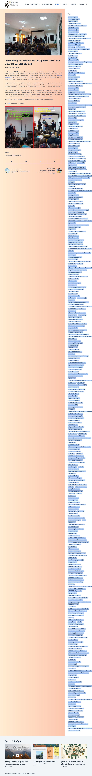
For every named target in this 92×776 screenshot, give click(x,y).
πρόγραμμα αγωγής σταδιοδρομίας (79, 261)
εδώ (9, 99)
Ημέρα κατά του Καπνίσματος (78, 373)
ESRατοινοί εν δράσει (76, 203)
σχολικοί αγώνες (74, 544)
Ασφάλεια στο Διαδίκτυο (76, 325)
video (72, 47)
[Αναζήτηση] (86, 4)
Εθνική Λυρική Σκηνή (75, 491)
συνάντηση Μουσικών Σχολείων (78, 302)
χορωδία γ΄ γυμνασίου (76, 619)
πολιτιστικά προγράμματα (77, 184)
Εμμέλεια (73, 57)
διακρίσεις (73, 34)
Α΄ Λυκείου (73, 562)
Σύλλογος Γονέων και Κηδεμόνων (79, 178)
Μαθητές (73, 17)
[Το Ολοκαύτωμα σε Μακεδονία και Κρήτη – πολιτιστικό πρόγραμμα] (46, 751)
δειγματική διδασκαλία (76, 529)
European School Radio (77, 25)
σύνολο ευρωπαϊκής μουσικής (78, 96)
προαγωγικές (73, 498)
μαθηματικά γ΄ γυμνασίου (77, 458)
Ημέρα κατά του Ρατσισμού (77, 385)
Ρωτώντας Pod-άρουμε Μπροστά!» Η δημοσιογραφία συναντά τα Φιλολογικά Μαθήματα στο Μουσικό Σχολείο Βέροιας (73, 762)
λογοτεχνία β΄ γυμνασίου (77, 115)
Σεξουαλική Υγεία (74, 451)
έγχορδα (72, 622)
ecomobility (8, 155)
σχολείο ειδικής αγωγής (76, 418)
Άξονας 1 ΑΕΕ (74, 45)
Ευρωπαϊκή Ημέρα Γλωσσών (78, 276)
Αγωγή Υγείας (73, 195)
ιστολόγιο (72, 546)
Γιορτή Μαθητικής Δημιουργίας (78, 597)
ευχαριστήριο (73, 387)
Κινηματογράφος (74, 150)
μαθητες (72, 511)
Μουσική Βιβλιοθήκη (75, 343)
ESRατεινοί (80, 107)
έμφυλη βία (73, 308)
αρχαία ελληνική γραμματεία (77, 214)
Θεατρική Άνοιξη (74, 208)
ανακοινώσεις (73, 604)
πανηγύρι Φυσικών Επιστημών (78, 334)
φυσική (72, 354)
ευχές (71, 409)
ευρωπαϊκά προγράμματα (77, 362)
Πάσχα (72, 182)
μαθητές (73, 21)
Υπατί (71, 684)
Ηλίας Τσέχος (73, 482)
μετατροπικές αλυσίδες (76, 571)
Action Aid (72, 557)
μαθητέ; (72, 522)
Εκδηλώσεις (17, 155)
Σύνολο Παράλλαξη (75, 139)
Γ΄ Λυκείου (72, 265)
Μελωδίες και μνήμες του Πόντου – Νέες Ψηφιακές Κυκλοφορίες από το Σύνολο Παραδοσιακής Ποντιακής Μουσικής (16, 762)
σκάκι (71, 624)
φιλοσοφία (82, 433)
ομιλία (71, 205)
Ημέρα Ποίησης (74, 295)
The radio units (74, 695)
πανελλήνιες (73, 626)
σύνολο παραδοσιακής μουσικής (79, 38)
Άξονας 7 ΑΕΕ (73, 712)
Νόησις (72, 493)
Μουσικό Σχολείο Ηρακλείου (77, 655)
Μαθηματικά (73, 133)
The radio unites (74, 449)
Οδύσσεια (80, 624)
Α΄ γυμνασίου (74, 145)
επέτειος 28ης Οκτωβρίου (77, 160)
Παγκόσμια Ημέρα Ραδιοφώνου (78, 225)
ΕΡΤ (80, 201)
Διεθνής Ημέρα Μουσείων (77, 504)
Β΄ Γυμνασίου (74, 143)
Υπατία (80, 615)
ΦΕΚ (71, 617)
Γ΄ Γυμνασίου (74, 130)
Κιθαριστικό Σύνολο (75, 85)
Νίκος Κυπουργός (74, 551)
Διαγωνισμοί (74, 30)
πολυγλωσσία (81, 575)
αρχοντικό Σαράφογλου (76, 721)
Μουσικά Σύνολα (74, 595)
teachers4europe (74, 321)
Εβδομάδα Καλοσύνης (76, 708)
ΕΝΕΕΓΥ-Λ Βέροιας (75, 591)
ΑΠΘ (71, 486)
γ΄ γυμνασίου (73, 509)
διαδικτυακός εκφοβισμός (77, 630)
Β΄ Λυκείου (73, 280)
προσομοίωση (73, 291)
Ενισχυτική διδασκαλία (76, 289)
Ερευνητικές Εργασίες (76, 613)
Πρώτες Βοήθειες (74, 701)
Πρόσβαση (73, 233)
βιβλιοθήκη (73, 396)
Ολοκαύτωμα (73, 677)
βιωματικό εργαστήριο (76, 72)
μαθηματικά (73, 347)
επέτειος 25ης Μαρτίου (76, 156)
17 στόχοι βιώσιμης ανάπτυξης (78, 724)
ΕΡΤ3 (71, 584)
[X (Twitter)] (26, 162)
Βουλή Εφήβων (74, 506)
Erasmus (72, 310)
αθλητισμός (82, 298)
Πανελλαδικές (74, 77)
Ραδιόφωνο (74, 19)
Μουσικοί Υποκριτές (75, 137)
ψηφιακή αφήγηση (75, 706)
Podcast (72, 229)
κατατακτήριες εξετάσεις (77, 158)
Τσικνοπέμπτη (74, 475)
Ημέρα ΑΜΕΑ (74, 90)
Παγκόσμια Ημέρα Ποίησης (77, 287)
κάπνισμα (72, 433)
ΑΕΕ (71, 107)
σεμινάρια (72, 338)
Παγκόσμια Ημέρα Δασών (77, 313)
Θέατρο (80, 47)
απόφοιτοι (73, 152)
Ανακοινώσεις (74, 23)
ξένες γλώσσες (74, 535)
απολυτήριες (73, 500)
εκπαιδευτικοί (73, 199)
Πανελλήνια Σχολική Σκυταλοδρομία (80, 438)
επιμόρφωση (73, 124)
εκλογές (72, 704)
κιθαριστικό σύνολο (75, 422)
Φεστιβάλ (73, 79)
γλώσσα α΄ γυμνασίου (76, 455)
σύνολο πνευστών (75, 272)
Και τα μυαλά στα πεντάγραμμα (79, 49)
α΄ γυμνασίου (73, 469)
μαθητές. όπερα (74, 489)
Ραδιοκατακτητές (75, 53)
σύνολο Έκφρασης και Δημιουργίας (80, 94)
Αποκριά (72, 473)
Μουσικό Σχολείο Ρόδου (76, 524)
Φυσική (72, 75)
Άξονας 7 (72, 664)
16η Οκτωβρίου (81, 486)
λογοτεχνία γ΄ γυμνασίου (76, 517)
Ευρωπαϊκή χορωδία (75, 242)
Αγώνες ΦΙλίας (74, 502)
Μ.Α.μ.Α (72, 495)
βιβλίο (80, 263)
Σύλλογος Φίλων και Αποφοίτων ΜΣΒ (80, 306)
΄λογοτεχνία (73, 719)
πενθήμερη (73, 513)
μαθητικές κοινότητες (75, 710)
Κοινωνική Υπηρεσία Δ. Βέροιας (78, 608)
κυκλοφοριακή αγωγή (75, 416)
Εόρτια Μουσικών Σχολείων (77, 270)
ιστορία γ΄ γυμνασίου (75, 407)
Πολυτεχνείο (73, 87)
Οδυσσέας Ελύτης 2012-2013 (78, 555)
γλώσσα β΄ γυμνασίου (76, 304)
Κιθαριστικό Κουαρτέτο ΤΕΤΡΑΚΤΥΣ (79, 602)
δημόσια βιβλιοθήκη (75, 478)
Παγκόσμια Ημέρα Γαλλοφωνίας (78, 542)
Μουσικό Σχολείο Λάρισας (77, 471)
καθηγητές (73, 55)
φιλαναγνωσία (74, 393)
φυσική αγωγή (74, 274)
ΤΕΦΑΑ (80, 633)
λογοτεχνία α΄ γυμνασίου (77, 167)
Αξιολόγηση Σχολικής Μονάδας (78, 356)
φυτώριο (72, 378)
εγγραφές (72, 675)
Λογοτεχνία (74, 27)
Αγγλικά (72, 118)
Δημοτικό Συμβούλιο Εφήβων (78, 246)
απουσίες (72, 593)
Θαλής (82, 389)
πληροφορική (73, 235)
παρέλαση (72, 467)
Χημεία (72, 453)
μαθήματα (72, 533)
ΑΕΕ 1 (80, 717)
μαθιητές (72, 726)
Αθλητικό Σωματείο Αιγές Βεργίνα (79, 141)
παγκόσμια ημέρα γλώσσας (77, 330)
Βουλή (71, 300)
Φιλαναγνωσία (74, 40)
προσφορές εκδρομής (76, 642)
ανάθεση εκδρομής (75, 126)
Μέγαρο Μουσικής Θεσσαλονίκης (79, 431)
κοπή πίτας (73, 389)
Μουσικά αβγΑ (74, 66)
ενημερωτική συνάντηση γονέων (79, 666)
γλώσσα (72, 606)
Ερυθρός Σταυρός (74, 520)
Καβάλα (72, 679)
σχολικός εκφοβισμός (76, 120)
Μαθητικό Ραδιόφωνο (75, 319)
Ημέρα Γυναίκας (74, 730)
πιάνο (79, 453)
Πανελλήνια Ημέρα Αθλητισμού (78, 210)
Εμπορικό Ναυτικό (75, 648)
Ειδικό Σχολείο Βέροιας (76, 690)
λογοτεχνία (73, 293)
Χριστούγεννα (74, 68)
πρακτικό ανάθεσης (75, 351)
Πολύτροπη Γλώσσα (75, 599)
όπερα (81, 212)
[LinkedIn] (54, 162)
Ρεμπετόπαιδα (74, 444)
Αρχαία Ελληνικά (75, 154)
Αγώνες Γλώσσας (74, 283)
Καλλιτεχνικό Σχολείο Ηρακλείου (79, 653)
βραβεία (72, 442)
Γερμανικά (72, 315)
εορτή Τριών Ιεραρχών (76, 240)
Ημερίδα (72, 193)
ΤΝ (79, 622)
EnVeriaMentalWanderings (77, 537)
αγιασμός (73, 122)
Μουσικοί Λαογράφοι (75, 376)
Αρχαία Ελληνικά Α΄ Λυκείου (77, 650)
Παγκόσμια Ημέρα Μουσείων (78, 637)
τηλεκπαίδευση (74, 358)
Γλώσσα (72, 70)
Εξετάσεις (73, 169)
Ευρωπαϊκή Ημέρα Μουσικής (78, 323)
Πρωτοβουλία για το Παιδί (77, 628)
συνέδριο (82, 315)
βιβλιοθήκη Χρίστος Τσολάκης (78, 218)
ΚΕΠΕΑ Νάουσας (74, 657)
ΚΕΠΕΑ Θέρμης (74, 515)
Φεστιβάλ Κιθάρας (75, 440)
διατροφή (72, 717)
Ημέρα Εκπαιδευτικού (76, 582)
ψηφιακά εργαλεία (75, 369)
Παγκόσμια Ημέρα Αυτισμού (77, 611)
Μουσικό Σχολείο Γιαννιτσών (77, 484)
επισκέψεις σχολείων (75, 413)
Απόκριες (72, 212)
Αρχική (27, 4)
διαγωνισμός (73, 345)
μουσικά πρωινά (74, 564)
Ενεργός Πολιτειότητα (76, 332)
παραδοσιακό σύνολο (76, 244)
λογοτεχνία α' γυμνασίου (76, 462)
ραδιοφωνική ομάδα (75, 81)
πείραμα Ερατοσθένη (75, 197)
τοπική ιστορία (74, 715)
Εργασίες (72, 171)
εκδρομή (72, 298)
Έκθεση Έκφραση (75, 568)
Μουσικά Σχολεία (74, 661)
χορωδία (72, 223)
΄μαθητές (72, 165)
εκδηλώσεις (73, 531)
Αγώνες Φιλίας (74, 420)
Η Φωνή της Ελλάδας (75, 573)
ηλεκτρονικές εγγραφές (76, 365)
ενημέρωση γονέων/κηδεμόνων (78, 673)
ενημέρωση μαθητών (75, 635)
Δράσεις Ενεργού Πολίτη (76, 435)
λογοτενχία (73, 404)
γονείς (83, 34)
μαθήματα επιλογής (75, 566)
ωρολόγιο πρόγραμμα (76, 560)
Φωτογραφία (73, 526)
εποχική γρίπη (74, 349)
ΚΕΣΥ (71, 575)
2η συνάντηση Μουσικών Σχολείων (79, 447)
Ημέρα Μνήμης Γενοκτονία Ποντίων (79, 253)
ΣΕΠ (81, 467)
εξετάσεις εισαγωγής (76, 42)
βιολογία (72, 201)
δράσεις (72, 263)
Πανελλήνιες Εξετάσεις (77, 36)
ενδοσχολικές (73, 278)
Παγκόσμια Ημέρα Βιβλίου (77, 231)
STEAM (72, 615)
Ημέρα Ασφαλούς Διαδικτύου (77, 540)
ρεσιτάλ (81, 511)
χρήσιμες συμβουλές (75, 402)
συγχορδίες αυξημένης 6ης (77, 553)
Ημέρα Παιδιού (74, 400)
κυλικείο (72, 659)
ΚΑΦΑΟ (72, 668)
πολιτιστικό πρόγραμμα (76, 111)
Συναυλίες (73, 128)
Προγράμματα (74, 100)
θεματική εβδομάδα (75, 257)
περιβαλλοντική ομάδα (76, 92)
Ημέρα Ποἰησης (74, 98)
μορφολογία (73, 328)
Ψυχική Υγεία (73, 238)
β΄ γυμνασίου (73, 548)
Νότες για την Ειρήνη (75, 188)
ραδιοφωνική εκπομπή (76, 580)
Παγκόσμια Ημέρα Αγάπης (77, 588)
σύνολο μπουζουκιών (75, 577)
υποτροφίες (73, 464)
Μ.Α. (79, 493)
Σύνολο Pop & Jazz (75, 180)
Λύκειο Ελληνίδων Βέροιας (77, 693)
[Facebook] (12, 162)
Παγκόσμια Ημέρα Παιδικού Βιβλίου (80, 83)
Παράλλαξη (73, 259)
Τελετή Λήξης (73, 360)
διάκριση (72, 255)
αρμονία (72, 102)
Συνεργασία (73, 60)
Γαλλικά (72, 163)
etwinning (72, 113)
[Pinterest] (40, 162)
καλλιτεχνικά (73, 371)
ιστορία (72, 697)
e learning (73, 51)
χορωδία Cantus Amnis (76, 391)
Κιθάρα (72, 186)
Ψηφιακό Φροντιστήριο (76, 427)
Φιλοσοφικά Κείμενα (75, 460)
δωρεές (82, 113)
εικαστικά (72, 285)
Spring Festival (74, 398)
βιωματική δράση (74, 227)
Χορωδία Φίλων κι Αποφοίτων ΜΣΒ (79, 173)
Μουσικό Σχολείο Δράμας (77, 480)
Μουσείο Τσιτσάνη (75, 681)
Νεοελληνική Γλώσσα (76, 367)
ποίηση (72, 109)
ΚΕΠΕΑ (72, 633)
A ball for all (73, 424)
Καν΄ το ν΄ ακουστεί (76, 64)
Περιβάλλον (73, 135)
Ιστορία (82, 169)
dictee (71, 216)
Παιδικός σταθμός (74, 688)
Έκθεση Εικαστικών (75, 429)
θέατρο (82, 308)
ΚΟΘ (71, 250)
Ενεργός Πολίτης (74, 341)
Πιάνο (78, 216)
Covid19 (72, 382)
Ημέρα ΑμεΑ (73, 639)
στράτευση (73, 644)
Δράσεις (57, 4)
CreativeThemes (30, 773)
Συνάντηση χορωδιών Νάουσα (78, 646)
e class (81, 163)
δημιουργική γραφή (75, 317)
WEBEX (81, 382)
